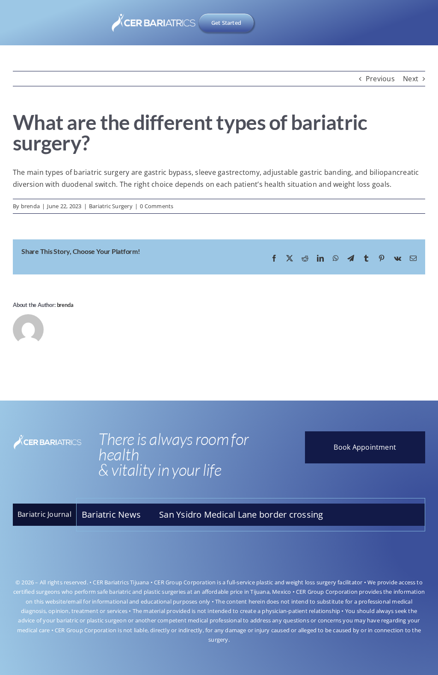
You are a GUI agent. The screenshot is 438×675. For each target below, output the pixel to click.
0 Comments (156, 206)
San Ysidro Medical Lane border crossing (220, 514)
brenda (30, 206)
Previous (380, 78)
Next (410, 78)
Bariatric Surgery (111, 206)
